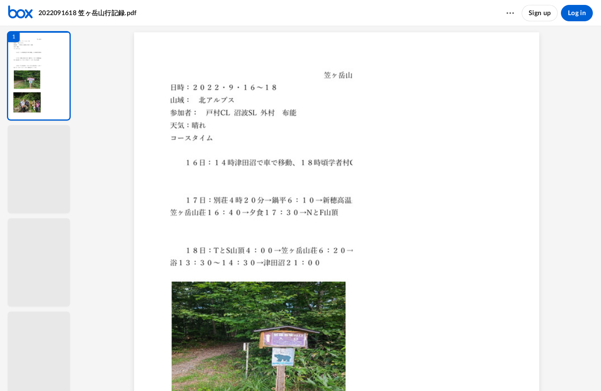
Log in (577, 13)
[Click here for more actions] (510, 13)
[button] (39, 75)
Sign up (540, 13)
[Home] (20, 13)
